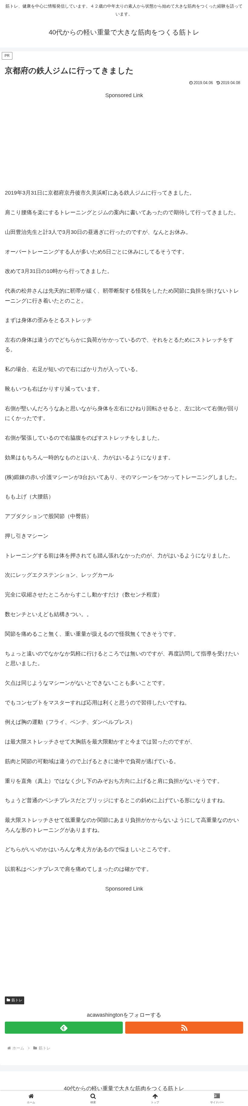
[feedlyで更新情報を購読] (64, 1028)
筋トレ (16, 1000)
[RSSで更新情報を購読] (184, 1028)
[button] (229, 889)
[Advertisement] (124, 142)
